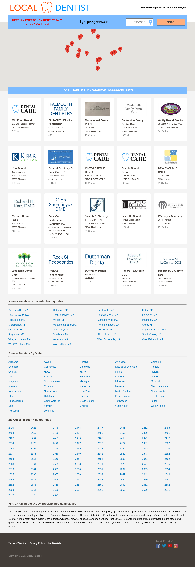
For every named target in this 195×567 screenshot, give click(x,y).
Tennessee (121, 401)
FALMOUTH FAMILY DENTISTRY (60, 122)
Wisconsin (14, 410)
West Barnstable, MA (109, 339)
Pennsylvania (122, 396)
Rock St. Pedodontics (56, 272)
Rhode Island (15, 401)
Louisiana (120, 376)
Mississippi (157, 381)
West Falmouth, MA (152, 339)
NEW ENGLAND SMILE (167, 170)
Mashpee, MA (149, 320)
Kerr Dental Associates (19, 170)
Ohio (11, 396)
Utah (11, 406)
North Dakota (158, 391)
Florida (155, 367)
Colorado (13, 367)
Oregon (84, 396)
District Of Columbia (126, 367)
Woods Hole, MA (62, 344)
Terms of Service (17, 543)
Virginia (84, 406)
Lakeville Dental (131, 216)
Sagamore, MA (16, 334)
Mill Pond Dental (22, 120)
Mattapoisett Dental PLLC (97, 122)
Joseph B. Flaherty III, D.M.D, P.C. (96, 218)
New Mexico (50, 391)
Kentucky (85, 376)
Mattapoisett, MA (17, 324)
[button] (100, 59)
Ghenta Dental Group (130, 170)
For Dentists (54, 543)
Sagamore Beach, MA (154, 329)
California (156, 362)
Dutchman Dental (95, 270)
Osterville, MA (15, 329)
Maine (154, 376)
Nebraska (85, 386)
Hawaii (48, 371)
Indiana (155, 371)
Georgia (12, 371)
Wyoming (49, 410)
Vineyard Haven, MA (19, 339)
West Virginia (158, 406)
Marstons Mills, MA (108, 320)
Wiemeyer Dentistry (170, 216)
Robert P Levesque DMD (133, 272)
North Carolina (123, 391)
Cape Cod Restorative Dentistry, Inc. (56, 220)
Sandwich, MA (61, 334)
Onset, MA (147, 324)
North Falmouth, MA (108, 324)
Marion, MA (59, 320)
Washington (121, 406)
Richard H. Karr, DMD (21, 218)
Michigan (85, 381)
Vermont (48, 406)
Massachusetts (52, 381)
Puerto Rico (157, 396)
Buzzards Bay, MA (18, 310)
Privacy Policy (37, 543)
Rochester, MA (105, 329)
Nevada (119, 386)
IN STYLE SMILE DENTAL (95, 170)
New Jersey (14, 391)
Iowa (11, 376)
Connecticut (50, 367)
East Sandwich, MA (63, 315)
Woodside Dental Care (22, 272)
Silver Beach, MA (107, 334)
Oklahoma (49, 396)
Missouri (13, 386)
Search (171, 22)
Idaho (83, 371)
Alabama (13, 362)
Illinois (118, 371)
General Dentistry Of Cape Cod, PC (60, 170)
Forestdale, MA (16, 320)
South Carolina (52, 401)
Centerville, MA (106, 310)
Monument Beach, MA (65, 324)
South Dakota (87, 401)
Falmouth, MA (149, 315)
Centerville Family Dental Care (133, 122)
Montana (48, 386)
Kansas (48, 376)
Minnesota (121, 381)
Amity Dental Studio (170, 120)
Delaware (85, 367)
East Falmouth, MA (18, 315)
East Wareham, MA (108, 315)
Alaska (47, 362)
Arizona (84, 362)
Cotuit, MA (147, 310)
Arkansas (120, 362)
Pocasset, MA (60, 329)
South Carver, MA (151, 334)
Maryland (13, 381)
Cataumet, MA (60, 310)
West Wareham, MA (19, 344)
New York (85, 391)
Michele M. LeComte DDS (170, 272)
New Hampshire (159, 386)
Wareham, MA (60, 339)
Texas (154, 401)
